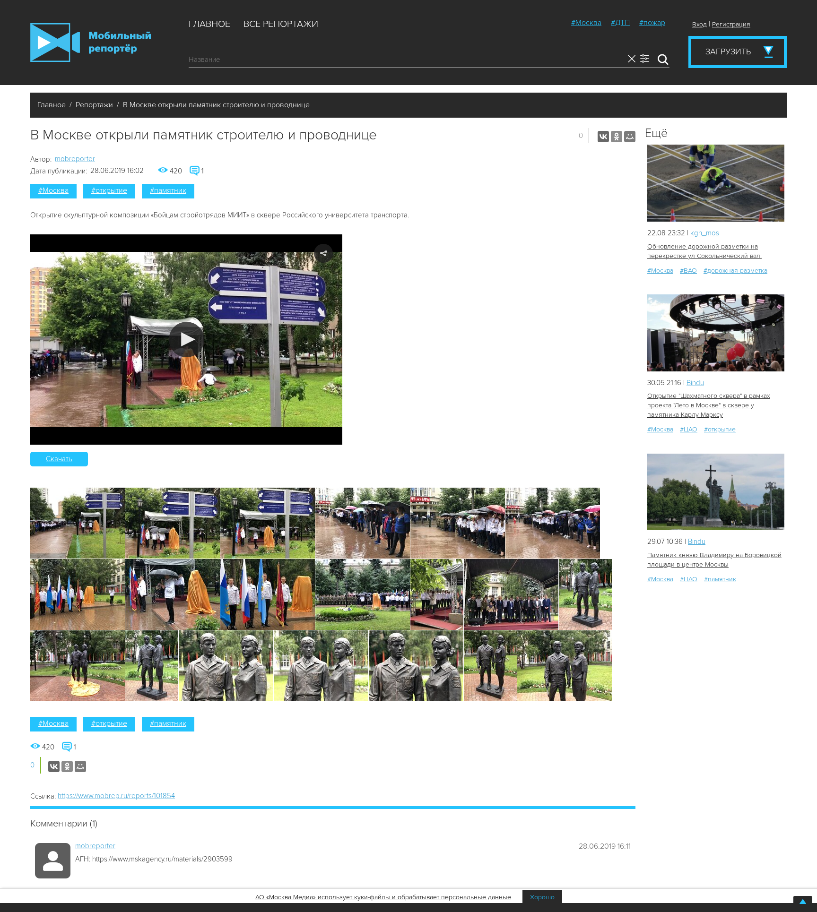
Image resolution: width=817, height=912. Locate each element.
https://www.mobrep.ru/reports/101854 (116, 796)
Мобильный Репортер (90, 42)
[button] (186, 339)
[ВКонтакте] (603, 136)
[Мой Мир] (629, 136)
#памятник (168, 190)
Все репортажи (280, 24)
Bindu (695, 383)
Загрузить (728, 51)
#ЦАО (688, 429)
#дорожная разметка (735, 271)
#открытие (109, 190)
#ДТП (620, 22)
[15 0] (715, 183)
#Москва (586, 22)
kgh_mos (704, 233)
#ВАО (688, 271)
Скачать (59, 459)
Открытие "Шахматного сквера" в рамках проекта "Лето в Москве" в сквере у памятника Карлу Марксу (708, 405)
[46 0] (715, 492)
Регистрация (731, 24)
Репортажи (94, 105)
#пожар (652, 22)
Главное (209, 24)
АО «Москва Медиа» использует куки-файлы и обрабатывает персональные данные (383, 897)
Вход (699, 24)
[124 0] (715, 332)
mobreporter (75, 159)
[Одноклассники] (616, 136)
